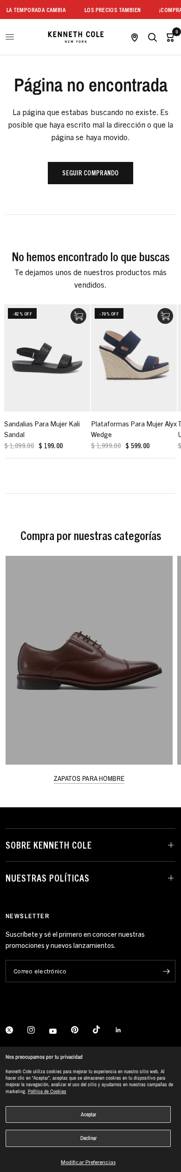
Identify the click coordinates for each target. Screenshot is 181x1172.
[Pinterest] (81, 1030)
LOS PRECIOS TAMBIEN (107, 9)
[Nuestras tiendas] (134, 37)
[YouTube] (59, 1031)
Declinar (88, 1138)
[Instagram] (37, 1030)
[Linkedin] (125, 1030)
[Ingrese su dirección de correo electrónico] (166, 971)
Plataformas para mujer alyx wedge (134, 428)
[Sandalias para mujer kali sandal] (47, 358)
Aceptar (88, 1114)
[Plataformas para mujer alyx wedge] (134, 358)
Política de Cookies (47, 1091)
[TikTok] (103, 1029)
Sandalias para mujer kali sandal (42, 428)
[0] (168, 37)
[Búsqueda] (152, 37)
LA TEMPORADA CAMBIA (30, 9)
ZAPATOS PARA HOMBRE (89, 778)
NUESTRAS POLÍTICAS (48, 877)
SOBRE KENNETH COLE (49, 844)
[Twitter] (16, 1030)
